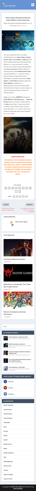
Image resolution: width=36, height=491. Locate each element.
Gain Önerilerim (26, 369)
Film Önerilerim (18, 338)
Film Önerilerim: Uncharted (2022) (18, 337)
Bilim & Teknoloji (8, 405)
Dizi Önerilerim (19, 345)
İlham (5, 427)
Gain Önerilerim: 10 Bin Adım (17, 367)
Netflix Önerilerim (27, 345)
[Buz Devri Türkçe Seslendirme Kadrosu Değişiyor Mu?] (6, 353)
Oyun (14, 25)
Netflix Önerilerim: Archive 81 (17, 344)
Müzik (5, 448)
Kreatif (5, 440)
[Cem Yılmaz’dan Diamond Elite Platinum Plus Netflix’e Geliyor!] (6, 360)
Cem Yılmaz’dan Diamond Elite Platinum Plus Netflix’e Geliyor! (20, 360)
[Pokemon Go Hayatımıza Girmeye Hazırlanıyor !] (18, 300)
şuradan (16, 109)
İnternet (6, 431)
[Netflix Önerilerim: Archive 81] (6, 345)
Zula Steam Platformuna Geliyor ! (15, 259)
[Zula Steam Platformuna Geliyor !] (18, 247)
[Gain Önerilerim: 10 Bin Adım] (6, 368)
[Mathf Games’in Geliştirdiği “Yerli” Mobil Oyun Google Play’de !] (18, 272)
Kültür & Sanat (19, 355)
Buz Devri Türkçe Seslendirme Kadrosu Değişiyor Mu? (19, 352)
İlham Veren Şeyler (9, 23)
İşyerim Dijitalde (18, 488)
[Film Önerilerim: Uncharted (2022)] (6, 338)
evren (17, 74)
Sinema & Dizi (26, 338)
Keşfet (5, 435)
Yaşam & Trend (8, 479)
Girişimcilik (7, 422)
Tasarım (6, 470)
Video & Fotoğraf (8, 474)
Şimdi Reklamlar (8, 461)
